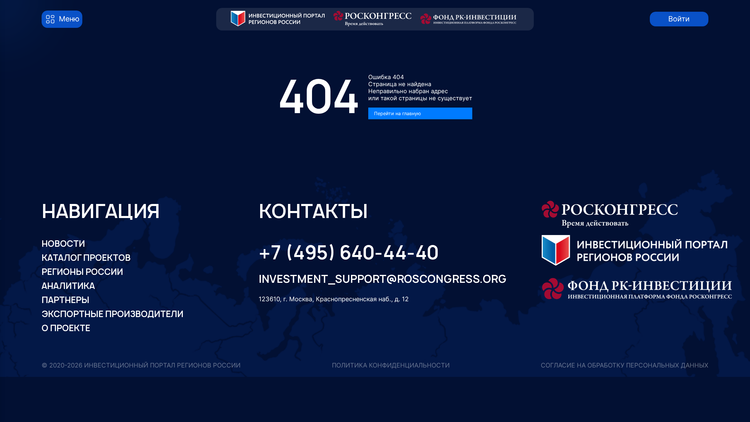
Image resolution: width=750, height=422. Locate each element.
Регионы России (82, 272)
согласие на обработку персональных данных (624, 365)
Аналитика (68, 286)
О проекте (66, 328)
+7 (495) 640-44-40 (349, 252)
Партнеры (65, 300)
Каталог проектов (86, 257)
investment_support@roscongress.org (375, 279)
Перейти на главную (397, 113)
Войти (679, 18)
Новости (63, 243)
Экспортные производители (112, 314)
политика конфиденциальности (391, 365)
